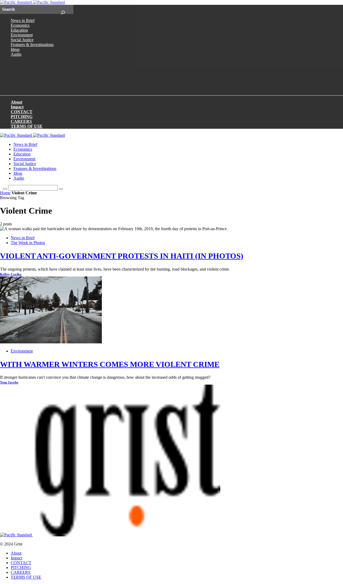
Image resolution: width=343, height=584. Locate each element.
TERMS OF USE (27, 126)
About (16, 102)
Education (19, 30)
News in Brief (23, 20)
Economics (20, 25)
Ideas (15, 49)
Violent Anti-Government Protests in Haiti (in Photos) (121, 256)
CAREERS (21, 121)
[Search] (62, 9)
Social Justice (22, 39)
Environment (22, 35)
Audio (16, 54)
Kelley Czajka (10, 274)
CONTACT (21, 111)
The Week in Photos (28, 242)
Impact (17, 107)
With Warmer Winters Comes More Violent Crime (109, 364)
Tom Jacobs (9, 382)
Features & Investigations (32, 44)
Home (5, 193)
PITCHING (21, 116)
